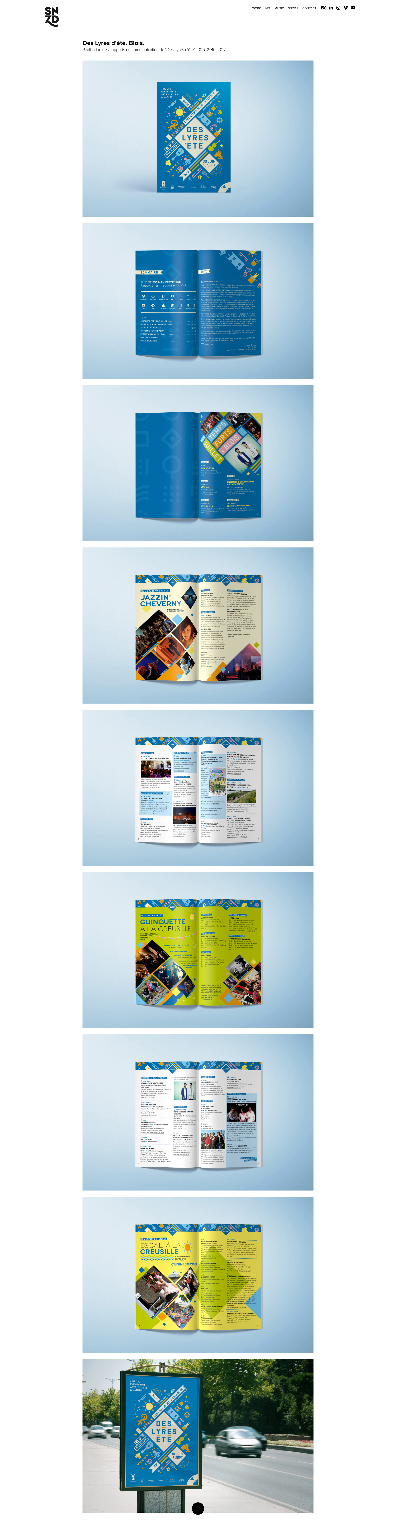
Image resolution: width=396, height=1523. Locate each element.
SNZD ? (293, 8)
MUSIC (279, 8)
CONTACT (309, 8)
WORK (256, 8)
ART (268, 8)
